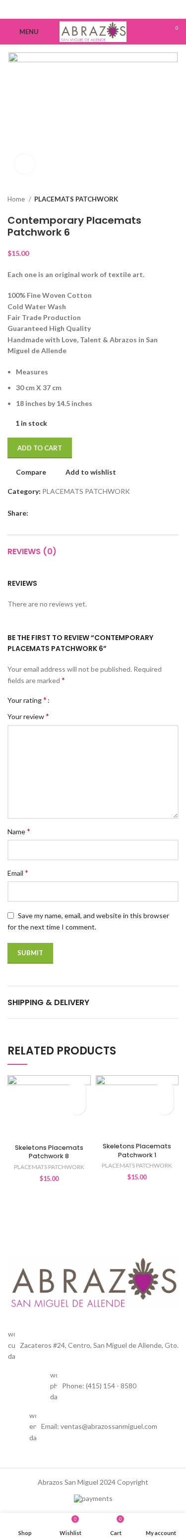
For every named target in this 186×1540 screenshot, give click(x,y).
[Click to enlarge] (25, 164)
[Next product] (174, 199)
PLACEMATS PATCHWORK (76, 199)
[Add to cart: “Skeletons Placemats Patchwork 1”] (165, 1106)
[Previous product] (154, 199)
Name (18, 831)
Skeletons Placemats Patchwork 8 (49, 1152)
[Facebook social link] (93, 9)
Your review (28, 716)
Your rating (27, 700)
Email (17, 872)
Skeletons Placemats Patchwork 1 (137, 1150)
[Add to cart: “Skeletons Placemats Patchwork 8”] (77, 1106)
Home (16, 199)
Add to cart (39, 448)
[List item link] (93, 1386)
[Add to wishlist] (77, 1088)
